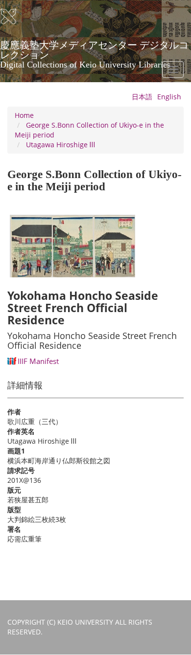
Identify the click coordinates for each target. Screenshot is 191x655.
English (169, 96)
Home (24, 115)
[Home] (14, 16)
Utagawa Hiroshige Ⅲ (60, 144)
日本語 (142, 96)
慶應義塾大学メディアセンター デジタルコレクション (94, 48)
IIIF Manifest (38, 361)
